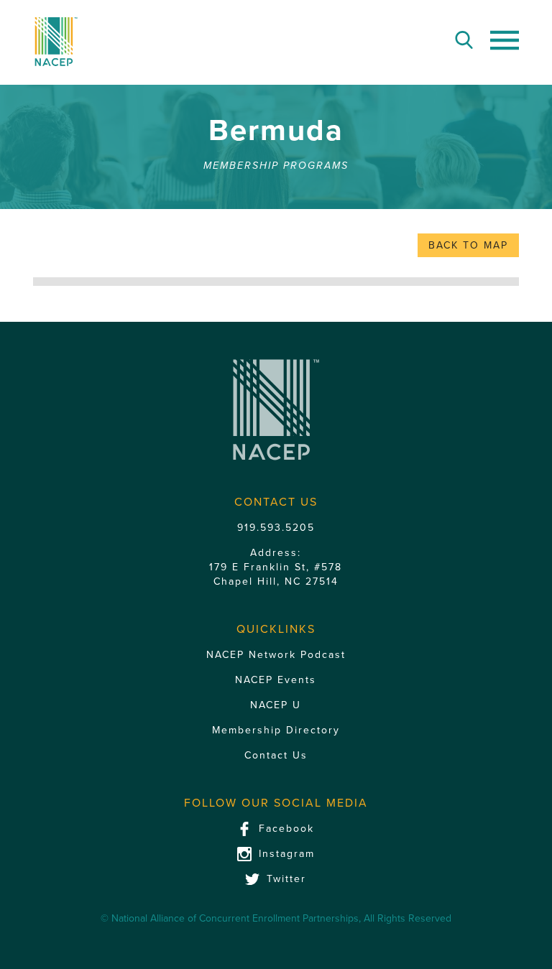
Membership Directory (276, 730)
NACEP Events (275, 680)
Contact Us (276, 755)
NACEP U (275, 705)
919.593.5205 (276, 527)
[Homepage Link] (55, 41)
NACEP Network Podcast (276, 655)
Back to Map (468, 245)
